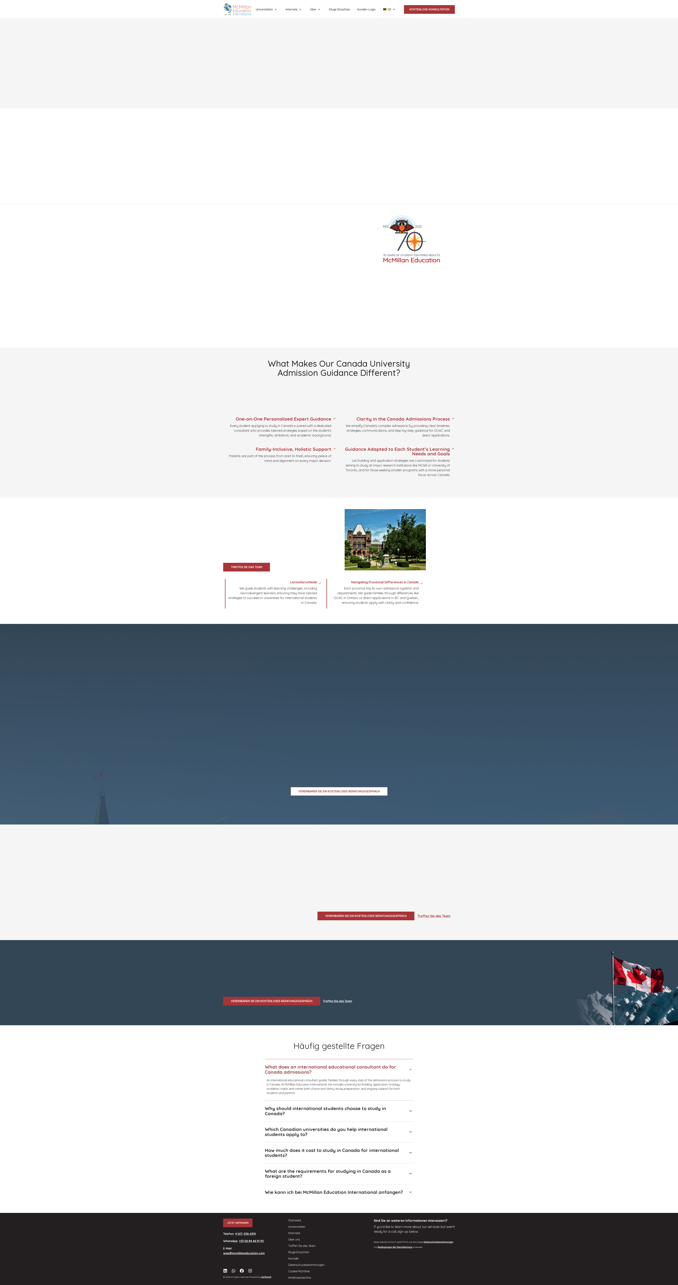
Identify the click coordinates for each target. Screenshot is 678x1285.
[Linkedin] (225, 1271)
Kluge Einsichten (339, 9)
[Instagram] (250, 1271)
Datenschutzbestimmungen (306, 1265)
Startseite (294, 1220)
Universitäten (264, 9)
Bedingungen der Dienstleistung (395, 1247)
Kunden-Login (366, 9)
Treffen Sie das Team (433, 916)
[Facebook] (242, 1271)
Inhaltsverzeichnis (299, 1277)
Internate (292, 9)
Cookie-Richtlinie (299, 1271)
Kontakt (293, 1258)
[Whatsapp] (233, 1271)
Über (313, 9)
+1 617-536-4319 (245, 1234)
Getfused (266, 1277)
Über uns (294, 1239)
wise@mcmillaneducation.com (244, 1253)
